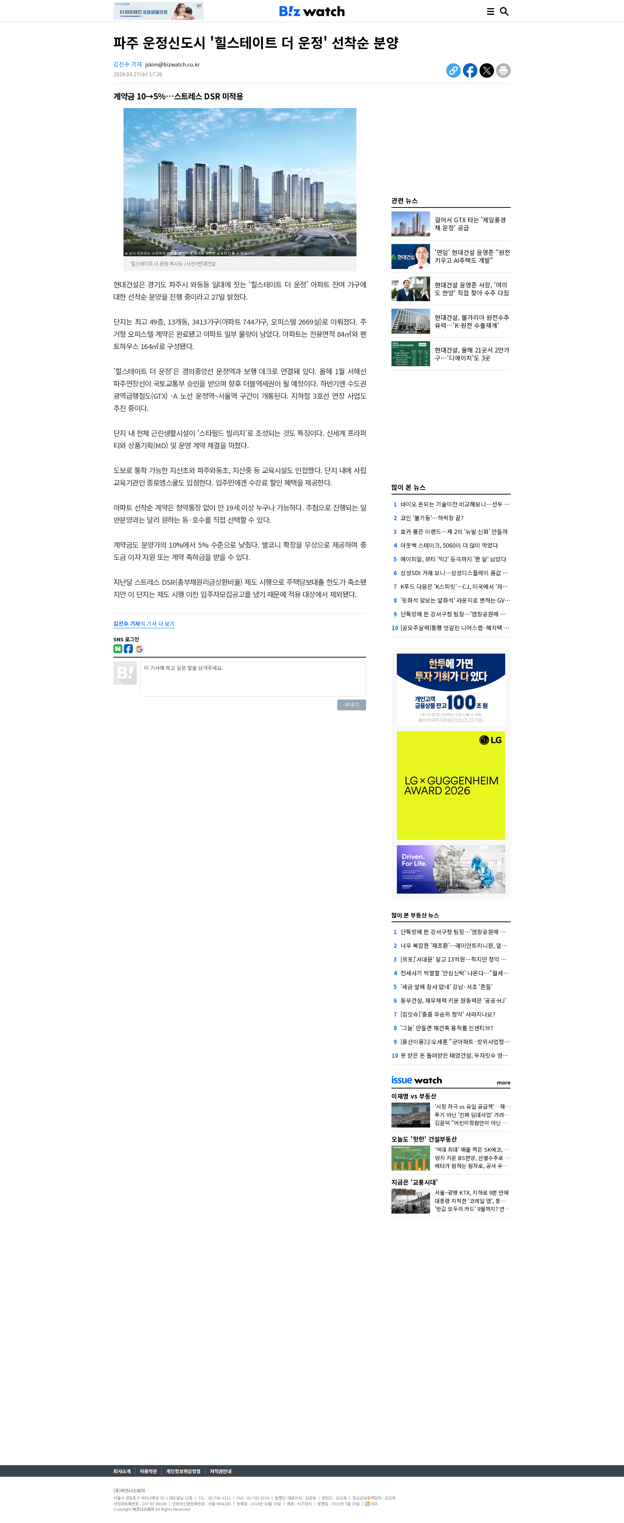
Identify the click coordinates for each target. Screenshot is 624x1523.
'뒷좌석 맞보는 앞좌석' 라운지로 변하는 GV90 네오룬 (464, 600)
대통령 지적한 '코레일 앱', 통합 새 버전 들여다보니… (495, 1201)
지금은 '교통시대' (414, 1181)
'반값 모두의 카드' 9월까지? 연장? (473, 1208)
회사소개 (122, 1471)
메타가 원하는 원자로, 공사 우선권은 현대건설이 (490, 1165)
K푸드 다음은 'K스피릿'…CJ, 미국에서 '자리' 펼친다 (463, 586)
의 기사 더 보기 (144, 623)
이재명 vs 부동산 (414, 1095)
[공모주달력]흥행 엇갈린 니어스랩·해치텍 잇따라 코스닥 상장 (475, 627)
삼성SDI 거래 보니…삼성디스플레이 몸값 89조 (457, 572)
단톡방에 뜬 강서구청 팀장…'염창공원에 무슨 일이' (462, 613)
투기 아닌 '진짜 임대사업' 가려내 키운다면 (483, 1114)
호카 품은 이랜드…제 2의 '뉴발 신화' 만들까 (454, 531)
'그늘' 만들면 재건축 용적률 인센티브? (446, 1027)
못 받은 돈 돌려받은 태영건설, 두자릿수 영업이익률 (462, 1055)
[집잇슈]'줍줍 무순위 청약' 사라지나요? (447, 1014)
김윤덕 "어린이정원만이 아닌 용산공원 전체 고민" (491, 1122)
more (504, 1082)
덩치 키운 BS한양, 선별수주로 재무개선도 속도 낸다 (494, 1157)
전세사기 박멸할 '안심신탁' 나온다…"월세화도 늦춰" (464, 972)
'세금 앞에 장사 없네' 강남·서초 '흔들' (446, 986)
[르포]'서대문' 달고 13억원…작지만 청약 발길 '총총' (463, 959)
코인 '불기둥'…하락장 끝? (432, 517)
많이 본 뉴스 (408, 487)
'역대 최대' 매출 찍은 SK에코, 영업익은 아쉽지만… (493, 1149)
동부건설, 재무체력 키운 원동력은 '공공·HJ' (453, 1000)
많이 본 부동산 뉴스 (415, 915)
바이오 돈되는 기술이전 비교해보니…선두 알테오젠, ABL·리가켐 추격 (484, 504)
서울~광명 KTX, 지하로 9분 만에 (472, 1192)
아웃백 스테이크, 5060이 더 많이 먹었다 (449, 545)
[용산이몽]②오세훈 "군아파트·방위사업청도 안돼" (462, 1041)
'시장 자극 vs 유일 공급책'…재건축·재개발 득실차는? (496, 1106)
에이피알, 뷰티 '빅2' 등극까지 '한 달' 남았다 (453, 559)
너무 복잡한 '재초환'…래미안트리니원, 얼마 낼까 (459, 945)
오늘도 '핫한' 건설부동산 (424, 1138)
